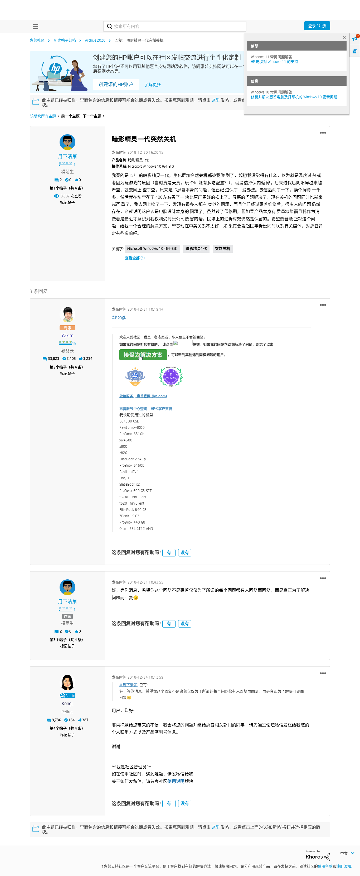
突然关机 (222, 248)
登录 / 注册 (317, 25)
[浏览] (34, 26)
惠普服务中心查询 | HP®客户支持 (145, 409)
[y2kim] (67, 314)
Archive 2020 (95, 40)
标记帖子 (67, 202)
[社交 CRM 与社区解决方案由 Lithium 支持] (318, 855)
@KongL (119, 317)
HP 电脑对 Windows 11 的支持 (274, 61)
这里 (215, 100)
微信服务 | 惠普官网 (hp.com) (143, 396)
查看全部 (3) (135, 258)
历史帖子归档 (65, 40)
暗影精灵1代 (196, 248)
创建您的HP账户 (116, 84)
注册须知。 (345, 866)
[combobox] (174, 26)
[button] (323, 133)
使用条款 (325, 866)
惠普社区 (37, 40)
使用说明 (175, 781)
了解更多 (152, 84)
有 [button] (169, 552)
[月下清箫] (67, 142)
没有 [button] (185, 552)
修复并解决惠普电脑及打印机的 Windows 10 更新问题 (294, 96)
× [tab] (344, 37)
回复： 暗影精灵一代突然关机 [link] (139, 40)
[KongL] (67, 682)
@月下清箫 (128, 685)
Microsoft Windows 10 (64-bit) (152, 248)
